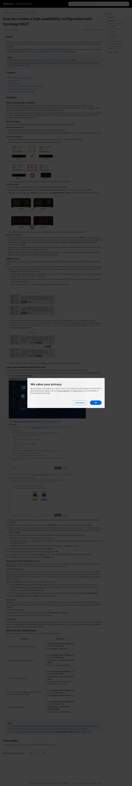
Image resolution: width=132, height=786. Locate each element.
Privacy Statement (63, 391)
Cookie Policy (77, 391)
